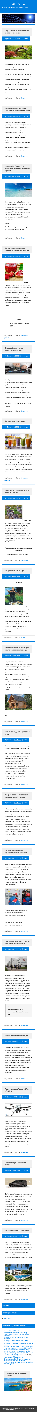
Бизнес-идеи (25, 560)
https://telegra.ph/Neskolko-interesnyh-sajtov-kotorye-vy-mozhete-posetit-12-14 (18, 1352)
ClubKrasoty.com (10, 1348)
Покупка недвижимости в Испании (17, 1230)
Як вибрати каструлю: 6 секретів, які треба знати (18, 1344)
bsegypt (13, 1356)
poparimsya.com (27, 1346)
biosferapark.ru (13, 1350)
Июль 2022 (8, 1318)
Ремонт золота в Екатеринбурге (16, 1036)
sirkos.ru (18, 1346)
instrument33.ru (22, 1348)
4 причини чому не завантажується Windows (16, 1338)
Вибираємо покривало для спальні (15, 1332)
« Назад (6, 1305)
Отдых (23, 637)
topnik (7, 1354)
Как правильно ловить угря (14, 571)
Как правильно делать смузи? (15, 421)
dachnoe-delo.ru (9, 1346)
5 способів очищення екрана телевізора (18, 1356)
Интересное (24, 98)
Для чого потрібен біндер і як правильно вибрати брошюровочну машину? (17, 1360)
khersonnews (21, 1356)
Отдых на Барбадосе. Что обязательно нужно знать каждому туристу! (17, 168)
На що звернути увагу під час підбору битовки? (17, 1334)
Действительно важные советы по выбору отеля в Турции (18, 1363)
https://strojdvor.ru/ (16, 1354)
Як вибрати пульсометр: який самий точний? (16, 1341)
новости (7, 1356)
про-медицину (24, 1350)
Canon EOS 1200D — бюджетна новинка (17, 1331)
